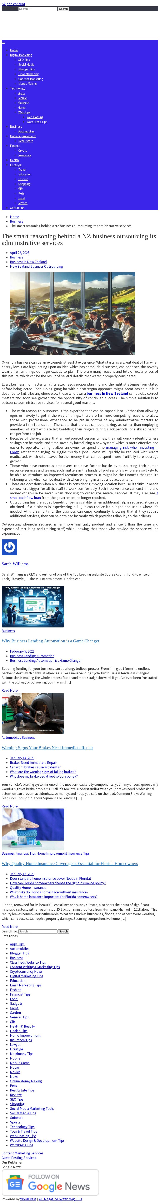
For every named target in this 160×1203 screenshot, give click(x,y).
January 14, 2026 (22, 758)
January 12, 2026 (22, 874)
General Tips (19, 1017)
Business (16, 127)
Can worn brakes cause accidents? (35, 767)
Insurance (24, 155)
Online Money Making (26, 1081)
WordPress (28, 1199)
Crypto (22, 150)
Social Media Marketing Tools (32, 1108)
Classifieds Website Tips (28, 962)
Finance (15, 146)
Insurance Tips (79, 853)
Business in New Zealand (28, 262)
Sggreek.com (33, 19)
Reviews (16, 1095)
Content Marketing (30, 79)
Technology (17, 88)
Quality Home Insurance (28, 887)
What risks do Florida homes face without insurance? (49, 892)
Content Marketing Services (22, 1153)
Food (21, 198)
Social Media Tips (23, 1113)
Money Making (27, 84)
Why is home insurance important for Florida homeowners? (54, 896)
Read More (10, 690)
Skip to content (13, 4)
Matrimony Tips (21, 1053)
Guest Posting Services (19, 1157)
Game (22, 107)
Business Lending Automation (32, 656)
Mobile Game (20, 1063)
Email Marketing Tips (25, 985)
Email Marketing (28, 74)
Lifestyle (16, 165)
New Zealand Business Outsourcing (36, 266)
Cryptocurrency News (26, 971)
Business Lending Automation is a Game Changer (46, 660)
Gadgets (23, 103)
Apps (21, 93)
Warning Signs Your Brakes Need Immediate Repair (47, 747)
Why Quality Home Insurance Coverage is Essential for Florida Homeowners (70, 863)
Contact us (17, 208)
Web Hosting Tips (23, 1136)
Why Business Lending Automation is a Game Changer (50, 640)
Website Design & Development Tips (37, 1140)
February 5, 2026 (22, 651)
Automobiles (26, 131)
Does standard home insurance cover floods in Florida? (50, 878)
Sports (15, 1122)
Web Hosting (35, 117)
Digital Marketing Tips (26, 976)
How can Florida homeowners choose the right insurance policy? (58, 883)
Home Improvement (23, 136)
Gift (20, 189)
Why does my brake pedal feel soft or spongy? (44, 776)
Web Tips (24, 112)
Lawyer (15, 1044)
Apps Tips (17, 944)
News (14, 1076)
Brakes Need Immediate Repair (33, 762)
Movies (23, 203)
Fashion (23, 179)
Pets (21, 193)
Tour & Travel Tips (23, 1131)
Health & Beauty (22, 1026)
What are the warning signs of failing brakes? (43, 771)
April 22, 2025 (19, 252)
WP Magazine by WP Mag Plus (60, 1199)
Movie (14, 1067)
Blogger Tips (26, 69)
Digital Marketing (21, 55)
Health (14, 160)
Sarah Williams (15, 563)
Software (16, 1117)
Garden (15, 1012)
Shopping (24, 184)
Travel (22, 170)
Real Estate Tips (22, 1090)
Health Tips (19, 1031)
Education (24, 174)
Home (14, 50)
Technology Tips (22, 1127)
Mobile (22, 98)
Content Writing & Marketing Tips (35, 967)
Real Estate (25, 141)
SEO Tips (24, 60)
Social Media (26, 64)
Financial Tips (25, 853)
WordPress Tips (37, 122)
